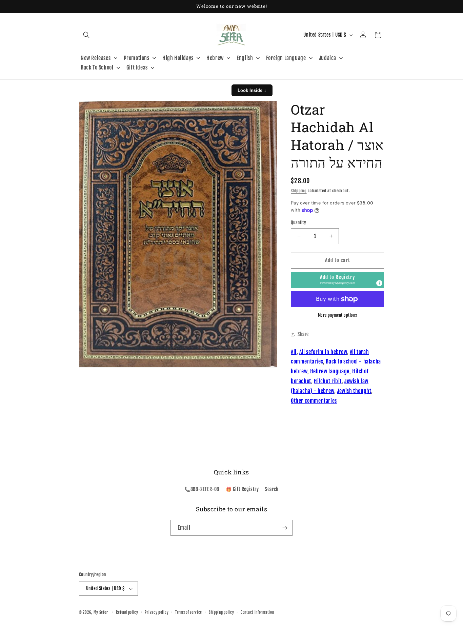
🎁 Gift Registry (242, 489)
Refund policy (127, 612)
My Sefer (101, 612)
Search (272, 489)
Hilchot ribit (328, 381)
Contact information (257, 612)
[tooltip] (379, 283)
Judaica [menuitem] (327, 58)
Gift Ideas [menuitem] (137, 67)
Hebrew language (329, 371)
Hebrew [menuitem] (215, 58)
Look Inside (252, 90)
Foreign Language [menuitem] (286, 58)
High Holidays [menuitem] (178, 58)
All (294, 352)
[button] (86, 34)
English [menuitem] (245, 58)
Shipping (299, 190)
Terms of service (188, 612)
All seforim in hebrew (323, 352)
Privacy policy (156, 612)
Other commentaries (314, 400)
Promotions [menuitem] (136, 58)
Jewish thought (354, 391)
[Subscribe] (284, 528)
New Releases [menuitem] (95, 58)
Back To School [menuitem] (97, 67)
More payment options (337, 315)
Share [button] (303, 334)
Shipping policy (221, 612)
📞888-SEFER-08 (201, 489)
